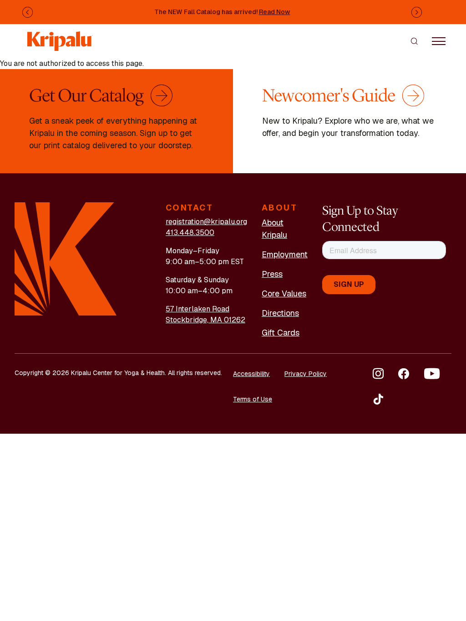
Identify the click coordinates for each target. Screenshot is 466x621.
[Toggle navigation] (438, 41)
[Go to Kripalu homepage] (66, 258)
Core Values (284, 293)
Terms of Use (252, 399)
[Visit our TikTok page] (378, 399)
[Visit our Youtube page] (432, 373)
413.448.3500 (190, 232)
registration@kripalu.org (206, 221)
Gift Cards (280, 332)
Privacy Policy (305, 374)
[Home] (60, 36)
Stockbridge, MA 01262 (205, 320)
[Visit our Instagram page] (378, 373)
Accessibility (251, 374)
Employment (285, 254)
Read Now (274, 12)
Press (272, 274)
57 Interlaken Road (197, 309)
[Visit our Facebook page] (403, 373)
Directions (280, 313)
